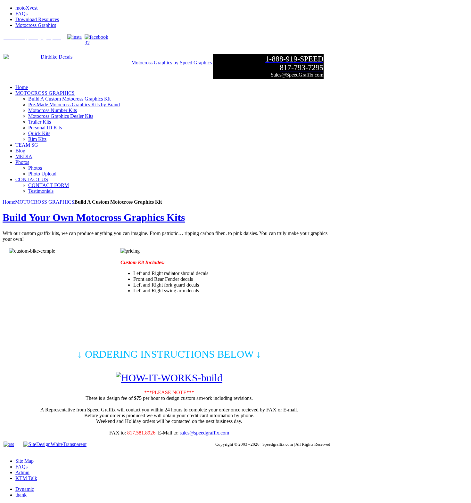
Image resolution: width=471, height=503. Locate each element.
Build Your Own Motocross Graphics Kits (94, 217)
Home (9, 202)
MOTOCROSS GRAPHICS (44, 202)
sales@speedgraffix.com (204, 432)
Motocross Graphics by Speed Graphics (171, 62)
